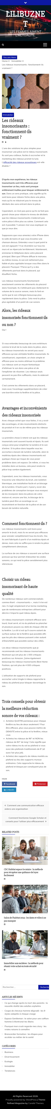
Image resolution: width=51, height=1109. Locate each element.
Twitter (26, 784)
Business (9, 1052)
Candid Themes (36, 1103)
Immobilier (8, 114)
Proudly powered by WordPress (21, 1099)
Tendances (10, 1070)
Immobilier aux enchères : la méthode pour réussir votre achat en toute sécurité (23, 965)
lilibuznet (25, 19)
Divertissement (12, 1056)
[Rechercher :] (25, 987)
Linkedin (10, 789)
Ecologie (9, 1061)
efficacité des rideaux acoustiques (20, 162)
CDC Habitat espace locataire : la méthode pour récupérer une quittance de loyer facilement (23, 872)
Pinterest (41, 784)
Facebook (10, 784)
